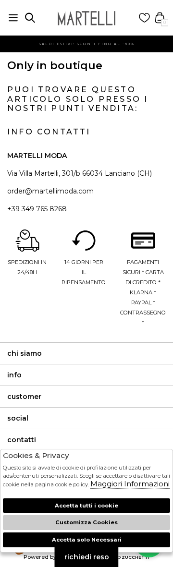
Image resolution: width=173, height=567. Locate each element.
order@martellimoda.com (50, 191)
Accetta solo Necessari (87, 539)
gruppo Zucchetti (125, 557)
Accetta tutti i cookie (86, 505)
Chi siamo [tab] (24, 353)
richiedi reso (86, 557)
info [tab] (14, 375)
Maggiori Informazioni (130, 483)
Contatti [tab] (21, 439)
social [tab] (17, 418)
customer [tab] (24, 396)
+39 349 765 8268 (37, 209)
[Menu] (13, 18)
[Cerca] (30, 18)
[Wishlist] (144, 18)
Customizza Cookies (86, 522)
